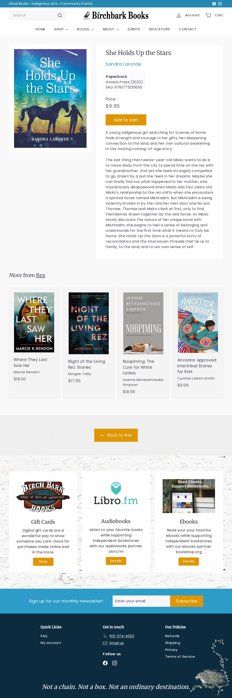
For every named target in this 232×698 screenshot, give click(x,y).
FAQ (44, 635)
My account (51, 642)
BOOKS (83, 29)
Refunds (172, 635)
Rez (40, 275)
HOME (40, 29)
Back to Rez (119, 435)
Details (116, 561)
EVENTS (134, 29)
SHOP (59, 29)
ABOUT (109, 29)
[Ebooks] (189, 496)
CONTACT (187, 29)
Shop (43, 561)
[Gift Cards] (43, 496)
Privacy (171, 649)
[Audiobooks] (116, 496)
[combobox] (37, 15)
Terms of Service (180, 656)
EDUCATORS (159, 29)
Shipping (172, 642)
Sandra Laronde (123, 64)
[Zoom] (50, 98)
